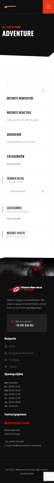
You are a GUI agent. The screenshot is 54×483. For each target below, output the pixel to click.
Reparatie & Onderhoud (21, 353)
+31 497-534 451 (25, 325)
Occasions (14, 359)
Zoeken (42, 82)
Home (12, 346)
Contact (13, 366)
